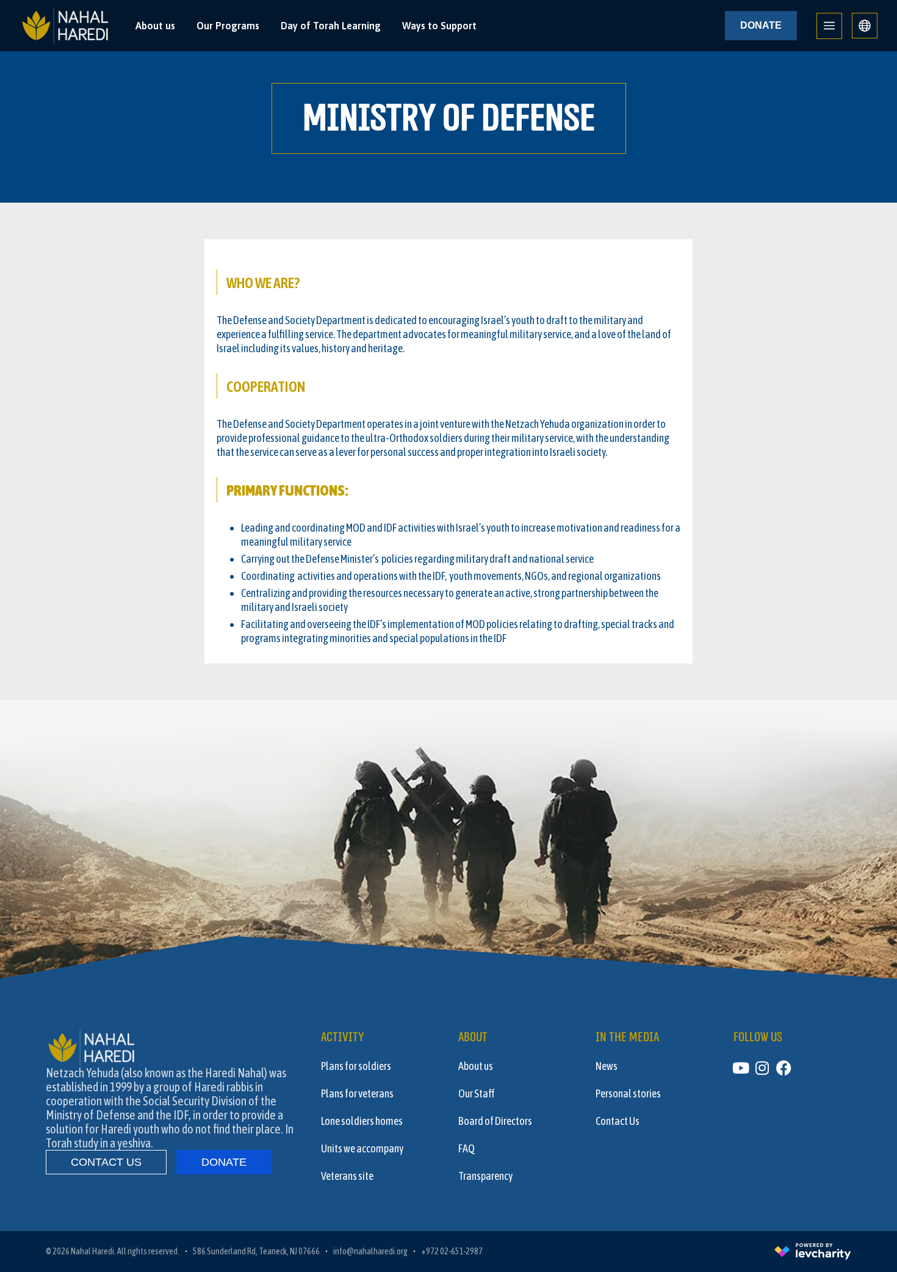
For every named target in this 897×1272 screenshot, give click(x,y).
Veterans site (347, 1176)
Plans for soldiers (356, 1066)
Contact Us (617, 1121)
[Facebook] (783, 1067)
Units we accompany (362, 1149)
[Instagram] (762, 1067)
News (607, 1066)
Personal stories (628, 1094)
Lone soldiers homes (362, 1121)
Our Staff (476, 1094)
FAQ (466, 1149)
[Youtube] (741, 1067)
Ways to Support (439, 25)
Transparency (485, 1176)
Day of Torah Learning (331, 25)
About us (155, 25)
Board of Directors (495, 1121)
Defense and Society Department (300, 320)
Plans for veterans (357, 1094)
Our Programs (227, 25)
